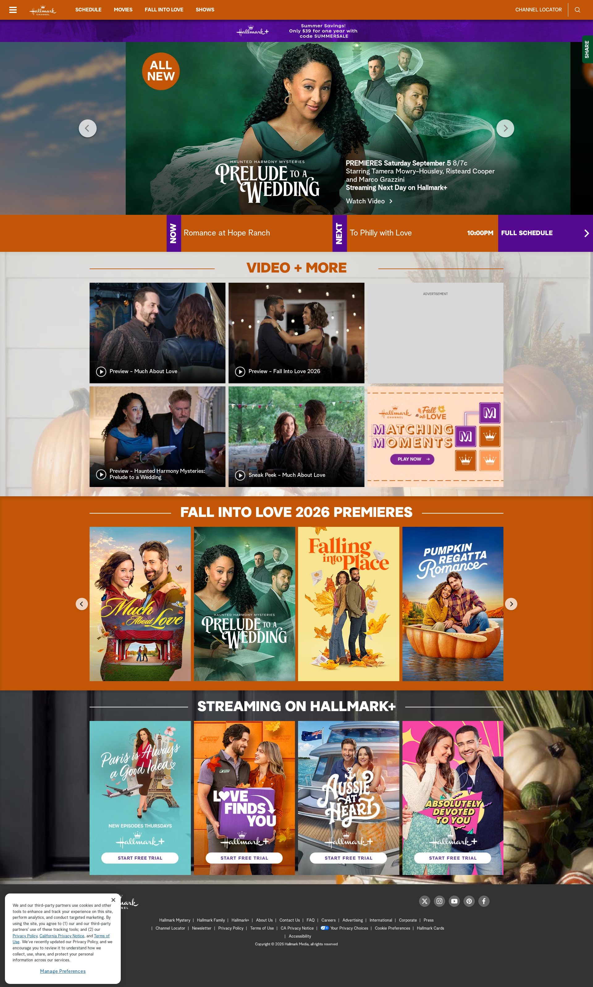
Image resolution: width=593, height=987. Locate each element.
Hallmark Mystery (174, 920)
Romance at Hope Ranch (227, 233)
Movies (123, 9)
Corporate (408, 920)
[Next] (505, 128)
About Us (264, 920)
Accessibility (300, 937)
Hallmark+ (240, 920)
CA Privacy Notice (297, 929)
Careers (329, 920)
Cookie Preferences (392, 929)
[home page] (43, 10)
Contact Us (290, 920)
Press (429, 920)
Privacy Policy (230, 929)
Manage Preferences (63, 971)
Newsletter (202, 929)
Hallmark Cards (430, 929)
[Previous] (88, 128)
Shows (205, 9)
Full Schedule (527, 233)
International (381, 920)
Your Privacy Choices (349, 929)
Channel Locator (538, 9)
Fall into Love (164, 9)
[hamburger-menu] (13, 10)
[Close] (113, 900)
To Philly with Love (381, 233)
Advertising (353, 920)
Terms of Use (262, 929)
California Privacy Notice (62, 936)
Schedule (88, 9)
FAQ (311, 920)
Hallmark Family (211, 920)
